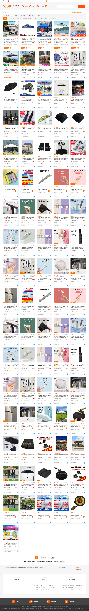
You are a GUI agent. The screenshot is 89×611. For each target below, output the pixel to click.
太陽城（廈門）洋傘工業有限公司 (47, 591)
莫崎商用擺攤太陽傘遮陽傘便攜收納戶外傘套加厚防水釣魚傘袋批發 (44, 189)
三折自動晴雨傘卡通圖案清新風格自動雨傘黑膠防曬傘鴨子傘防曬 (10, 189)
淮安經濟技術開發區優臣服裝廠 (81, 585)
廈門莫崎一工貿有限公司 (8, 161)
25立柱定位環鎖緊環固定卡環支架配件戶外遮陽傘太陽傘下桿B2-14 (78, 485)
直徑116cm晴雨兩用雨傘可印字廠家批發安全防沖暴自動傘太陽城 (28, 485)
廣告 (34, 41)
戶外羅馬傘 (10, 74)
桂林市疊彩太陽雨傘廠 (52, 589)
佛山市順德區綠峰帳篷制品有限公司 (8, 72)
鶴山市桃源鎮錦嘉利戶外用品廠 (75, 42)
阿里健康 (78, 608)
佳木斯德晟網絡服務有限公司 (66, 585)
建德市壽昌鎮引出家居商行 (75, 131)
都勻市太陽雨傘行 (37, 587)
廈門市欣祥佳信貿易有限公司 (41, 72)
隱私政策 (51, 606)
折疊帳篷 (46, 44)
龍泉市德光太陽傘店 (44, 589)
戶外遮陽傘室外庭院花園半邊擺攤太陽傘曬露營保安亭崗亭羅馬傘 (61, 426)
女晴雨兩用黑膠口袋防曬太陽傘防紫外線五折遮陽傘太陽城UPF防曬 (61, 218)
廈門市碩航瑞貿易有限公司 (24, 72)
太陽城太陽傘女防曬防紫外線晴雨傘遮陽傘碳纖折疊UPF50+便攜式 (10, 218)
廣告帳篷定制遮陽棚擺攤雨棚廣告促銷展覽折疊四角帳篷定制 (44, 40)
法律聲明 (43, 606)
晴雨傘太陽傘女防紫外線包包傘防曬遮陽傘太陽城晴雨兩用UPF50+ (10, 307)
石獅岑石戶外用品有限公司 (41, 161)
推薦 (17, 41)
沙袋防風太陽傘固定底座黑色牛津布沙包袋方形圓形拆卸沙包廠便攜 (44, 485)
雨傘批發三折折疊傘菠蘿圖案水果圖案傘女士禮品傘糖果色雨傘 (44, 129)
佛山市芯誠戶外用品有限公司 (58, 42)
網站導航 (66, 606)
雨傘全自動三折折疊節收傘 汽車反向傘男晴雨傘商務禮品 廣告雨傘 (27, 129)
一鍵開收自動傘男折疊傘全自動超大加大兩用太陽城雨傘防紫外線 (10, 129)
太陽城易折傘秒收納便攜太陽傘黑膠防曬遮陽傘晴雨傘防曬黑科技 (10, 248)
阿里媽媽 (46, 608)
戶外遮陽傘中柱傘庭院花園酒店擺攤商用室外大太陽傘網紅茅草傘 (10, 485)
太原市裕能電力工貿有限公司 (66, 589)
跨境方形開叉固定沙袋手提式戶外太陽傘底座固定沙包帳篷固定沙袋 (27, 455)
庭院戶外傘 (6, 44)
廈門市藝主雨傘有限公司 (8, 102)
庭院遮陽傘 (10, 44)
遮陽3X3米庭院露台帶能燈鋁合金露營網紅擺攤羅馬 (10, 70)
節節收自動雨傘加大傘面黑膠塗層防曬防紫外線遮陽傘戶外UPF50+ (78, 70)
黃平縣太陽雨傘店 (51, 587)
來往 (72, 608)
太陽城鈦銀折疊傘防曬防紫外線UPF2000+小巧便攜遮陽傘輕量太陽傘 (44, 426)
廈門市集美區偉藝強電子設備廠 (24, 161)
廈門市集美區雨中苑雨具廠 (8, 487)
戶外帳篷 (22, 44)
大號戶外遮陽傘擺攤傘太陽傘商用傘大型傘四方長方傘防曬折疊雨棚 (44, 100)
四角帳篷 (29, 44)
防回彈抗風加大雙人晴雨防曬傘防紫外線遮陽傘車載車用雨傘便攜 (27, 277)
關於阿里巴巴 (56, 606)
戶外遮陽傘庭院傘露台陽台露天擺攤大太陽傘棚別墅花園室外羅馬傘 (78, 455)
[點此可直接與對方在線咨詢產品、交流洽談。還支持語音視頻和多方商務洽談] (34, 77)
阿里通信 (61, 608)
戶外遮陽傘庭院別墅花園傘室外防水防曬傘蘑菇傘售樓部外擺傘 (27, 70)
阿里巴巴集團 (4, 608)
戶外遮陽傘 (6, 74)
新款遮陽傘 (61, 44)
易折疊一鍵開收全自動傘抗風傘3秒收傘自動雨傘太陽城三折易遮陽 (44, 218)
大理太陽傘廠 (50, 585)
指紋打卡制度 (63, 591)
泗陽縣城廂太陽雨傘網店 (38, 591)
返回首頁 (56, 561)
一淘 (36, 608)
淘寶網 (27, 608)
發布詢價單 (77, 567)
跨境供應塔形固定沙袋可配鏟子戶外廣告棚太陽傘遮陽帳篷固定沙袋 (61, 129)
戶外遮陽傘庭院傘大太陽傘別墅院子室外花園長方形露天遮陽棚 (44, 70)
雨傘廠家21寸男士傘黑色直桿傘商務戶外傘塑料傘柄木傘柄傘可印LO (10, 100)
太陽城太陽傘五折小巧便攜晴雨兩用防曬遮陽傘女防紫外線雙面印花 (27, 248)
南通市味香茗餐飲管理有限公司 (81, 589)
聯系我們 (61, 606)
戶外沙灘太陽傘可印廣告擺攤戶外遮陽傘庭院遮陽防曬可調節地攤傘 (44, 515)
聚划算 (33, 608)
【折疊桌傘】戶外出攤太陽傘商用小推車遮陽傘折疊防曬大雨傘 (61, 100)
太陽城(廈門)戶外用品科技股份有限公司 (75, 72)
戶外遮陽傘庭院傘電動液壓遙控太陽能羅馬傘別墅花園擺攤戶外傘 (78, 100)
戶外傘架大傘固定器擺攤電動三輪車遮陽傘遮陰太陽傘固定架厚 (27, 100)
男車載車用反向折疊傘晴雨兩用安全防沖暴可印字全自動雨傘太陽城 (61, 159)
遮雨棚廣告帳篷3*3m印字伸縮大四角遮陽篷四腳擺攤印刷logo (27, 40)
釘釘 (75, 608)
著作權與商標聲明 (37, 606)
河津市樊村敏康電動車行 (73, 585)
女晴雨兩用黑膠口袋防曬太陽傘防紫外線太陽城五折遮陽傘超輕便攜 (44, 248)
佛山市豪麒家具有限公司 (8, 42)
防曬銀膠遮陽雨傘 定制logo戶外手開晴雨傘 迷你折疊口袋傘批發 (61, 70)
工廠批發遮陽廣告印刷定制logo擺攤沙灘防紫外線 (77, 40)
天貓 (30, 608)
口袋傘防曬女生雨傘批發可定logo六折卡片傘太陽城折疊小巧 (44, 277)
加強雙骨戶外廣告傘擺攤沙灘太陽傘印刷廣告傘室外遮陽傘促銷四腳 (10, 544)
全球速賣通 (23, 608)
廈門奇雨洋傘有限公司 (58, 72)
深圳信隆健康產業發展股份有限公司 (67, 587)
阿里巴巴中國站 (17, 608)
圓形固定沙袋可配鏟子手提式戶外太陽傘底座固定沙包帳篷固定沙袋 (61, 485)
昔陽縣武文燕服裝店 (72, 591)
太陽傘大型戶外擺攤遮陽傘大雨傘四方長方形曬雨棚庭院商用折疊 (27, 159)
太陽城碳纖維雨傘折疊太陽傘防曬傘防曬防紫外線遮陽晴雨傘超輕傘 (78, 218)
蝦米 (49, 608)
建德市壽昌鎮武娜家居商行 (58, 131)
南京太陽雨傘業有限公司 (38, 589)
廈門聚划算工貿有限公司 (41, 457)
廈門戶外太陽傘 (65, 567)
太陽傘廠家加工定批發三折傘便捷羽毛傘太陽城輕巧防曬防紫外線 (78, 189)
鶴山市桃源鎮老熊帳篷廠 (24, 42)
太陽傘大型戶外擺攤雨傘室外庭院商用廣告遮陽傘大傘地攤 (27, 189)
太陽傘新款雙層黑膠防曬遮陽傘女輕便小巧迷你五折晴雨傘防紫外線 (61, 277)
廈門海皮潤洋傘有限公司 (52, 591)
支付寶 (69, 608)
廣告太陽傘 (73, 44)
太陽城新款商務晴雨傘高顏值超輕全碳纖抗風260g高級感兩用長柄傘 (10, 455)
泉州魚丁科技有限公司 (75, 516)
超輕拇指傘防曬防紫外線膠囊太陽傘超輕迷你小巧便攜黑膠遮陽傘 (27, 218)
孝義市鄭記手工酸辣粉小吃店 (81, 591)
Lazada (85, 608)
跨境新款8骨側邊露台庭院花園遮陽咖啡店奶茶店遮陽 (61, 40)
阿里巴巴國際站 (11, 608)
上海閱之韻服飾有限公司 (73, 589)
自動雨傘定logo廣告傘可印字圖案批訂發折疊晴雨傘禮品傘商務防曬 (77, 248)
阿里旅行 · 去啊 (40, 608)
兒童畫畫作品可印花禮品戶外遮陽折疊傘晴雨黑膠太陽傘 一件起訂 (78, 515)
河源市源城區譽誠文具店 (73, 587)
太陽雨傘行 (36, 585)
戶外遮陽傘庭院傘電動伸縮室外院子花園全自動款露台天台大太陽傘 (61, 455)
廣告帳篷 (26, 44)
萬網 (64, 608)
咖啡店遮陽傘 (65, 44)
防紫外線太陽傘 (78, 44)
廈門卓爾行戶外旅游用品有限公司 (75, 428)
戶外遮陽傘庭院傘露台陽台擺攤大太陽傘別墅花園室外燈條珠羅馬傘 (27, 515)
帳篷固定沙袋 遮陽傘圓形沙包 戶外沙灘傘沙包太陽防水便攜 (78, 426)
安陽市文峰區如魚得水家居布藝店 (82, 587)
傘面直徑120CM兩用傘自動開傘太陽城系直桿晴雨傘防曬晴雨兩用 (78, 277)
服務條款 (47, 606)
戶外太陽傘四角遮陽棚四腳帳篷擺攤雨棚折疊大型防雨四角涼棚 (10, 159)
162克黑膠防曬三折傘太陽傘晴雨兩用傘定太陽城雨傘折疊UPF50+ (61, 189)
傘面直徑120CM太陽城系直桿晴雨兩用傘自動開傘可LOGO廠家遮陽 (27, 426)
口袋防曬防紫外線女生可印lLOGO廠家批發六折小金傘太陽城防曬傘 (61, 248)
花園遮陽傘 (15, 44)
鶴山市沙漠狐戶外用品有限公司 (41, 42)
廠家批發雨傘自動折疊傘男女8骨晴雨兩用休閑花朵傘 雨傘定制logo (78, 159)
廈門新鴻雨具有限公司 (24, 131)
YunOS (57, 608)
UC (66, 608)
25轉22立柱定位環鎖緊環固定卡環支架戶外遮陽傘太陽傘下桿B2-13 (44, 455)
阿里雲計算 (53, 608)
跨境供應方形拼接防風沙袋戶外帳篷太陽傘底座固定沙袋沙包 (44, 159)
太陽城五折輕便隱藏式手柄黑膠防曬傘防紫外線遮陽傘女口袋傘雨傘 (10, 277)
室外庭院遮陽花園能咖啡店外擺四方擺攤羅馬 (10, 40)
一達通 (82, 608)
